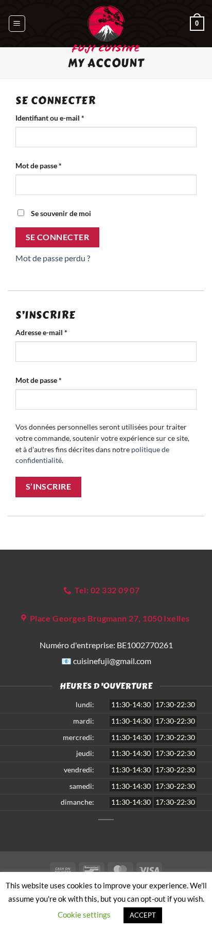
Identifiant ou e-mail (67, 117)
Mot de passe (56, 165)
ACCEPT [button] (143, 915)
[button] (17, 23)
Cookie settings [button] (84, 914)
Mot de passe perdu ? (52, 258)
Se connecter (58, 237)
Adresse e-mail (59, 332)
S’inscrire (49, 486)
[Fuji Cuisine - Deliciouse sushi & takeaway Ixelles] (106, 29)
